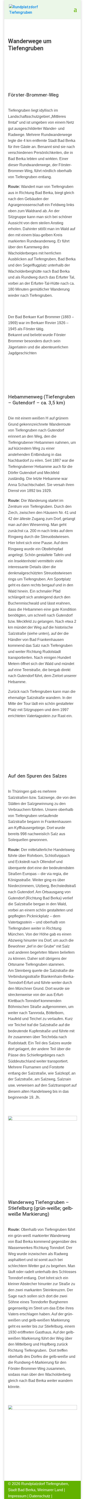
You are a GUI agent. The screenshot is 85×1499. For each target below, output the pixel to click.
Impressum (17, 1496)
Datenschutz (39, 1496)
